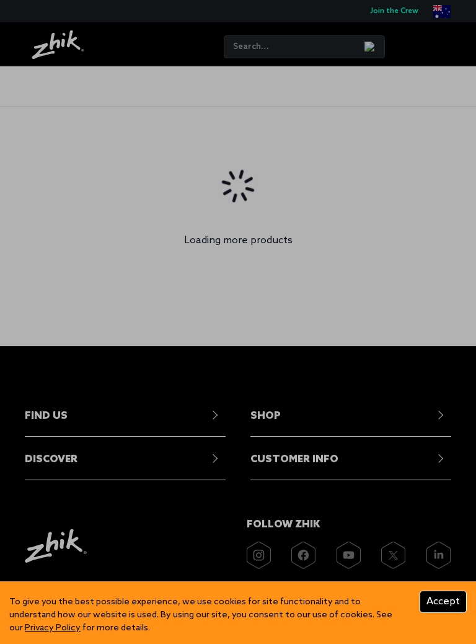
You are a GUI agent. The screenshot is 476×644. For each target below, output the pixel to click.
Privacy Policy (53, 628)
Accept (443, 601)
